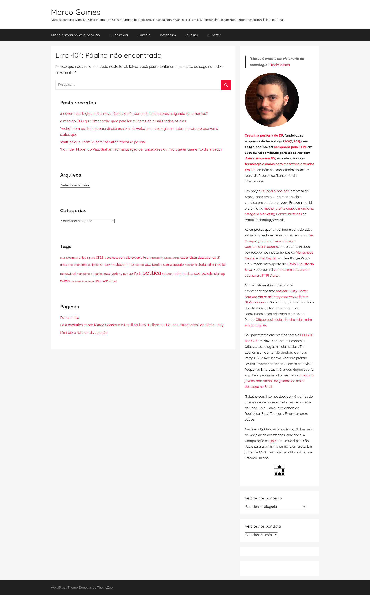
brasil (101, 257)
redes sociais (183, 274)
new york (111, 274)
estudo (139, 264)
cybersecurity (156, 258)
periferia (135, 274)
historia (200, 264)
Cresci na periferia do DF (264, 135)
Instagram (168, 35)
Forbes (266, 241)
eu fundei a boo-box (274, 191)
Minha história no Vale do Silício (75, 35)
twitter (65, 281)
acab (62, 258)
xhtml (113, 281)
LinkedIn (144, 35)
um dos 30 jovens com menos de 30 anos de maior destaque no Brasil (279, 381)
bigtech (91, 258)
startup (219, 274)
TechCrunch (280, 65)
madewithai (68, 273)
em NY (260, 158)
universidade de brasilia (82, 281)
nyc (125, 273)
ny (120, 273)
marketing (83, 273)
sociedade (203, 273)
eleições (93, 264)
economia (80, 264)
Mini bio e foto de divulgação (84, 332)
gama (167, 264)
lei (224, 264)
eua (148, 264)
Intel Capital (268, 258)
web (105, 281)
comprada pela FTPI (290, 147)
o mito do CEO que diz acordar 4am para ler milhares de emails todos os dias (123, 121)
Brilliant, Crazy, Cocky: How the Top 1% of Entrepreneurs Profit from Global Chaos (277, 296)
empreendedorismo (117, 264)
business (112, 257)
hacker (189, 264)
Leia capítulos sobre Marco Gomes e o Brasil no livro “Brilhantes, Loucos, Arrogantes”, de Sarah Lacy (142, 325)
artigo (82, 257)
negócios (97, 273)
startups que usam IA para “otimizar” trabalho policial (103, 142)
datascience (207, 257)
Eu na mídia (119, 35)
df (218, 257)
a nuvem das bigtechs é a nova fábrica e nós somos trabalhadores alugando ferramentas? (134, 113)
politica (151, 272)
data (193, 257)
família (157, 264)
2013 (297, 141)
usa (98, 281)
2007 (288, 141)
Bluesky (192, 35)
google (178, 264)
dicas (63, 264)
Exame (277, 241)
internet (214, 264)
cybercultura (140, 257)
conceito (125, 257)
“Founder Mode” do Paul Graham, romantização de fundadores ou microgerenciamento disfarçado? (141, 149)
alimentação (72, 258)
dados (184, 257)
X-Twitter (214, 35)
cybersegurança (171, 258)
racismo (167, 273)
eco (70, 264)
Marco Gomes (75, 12)
